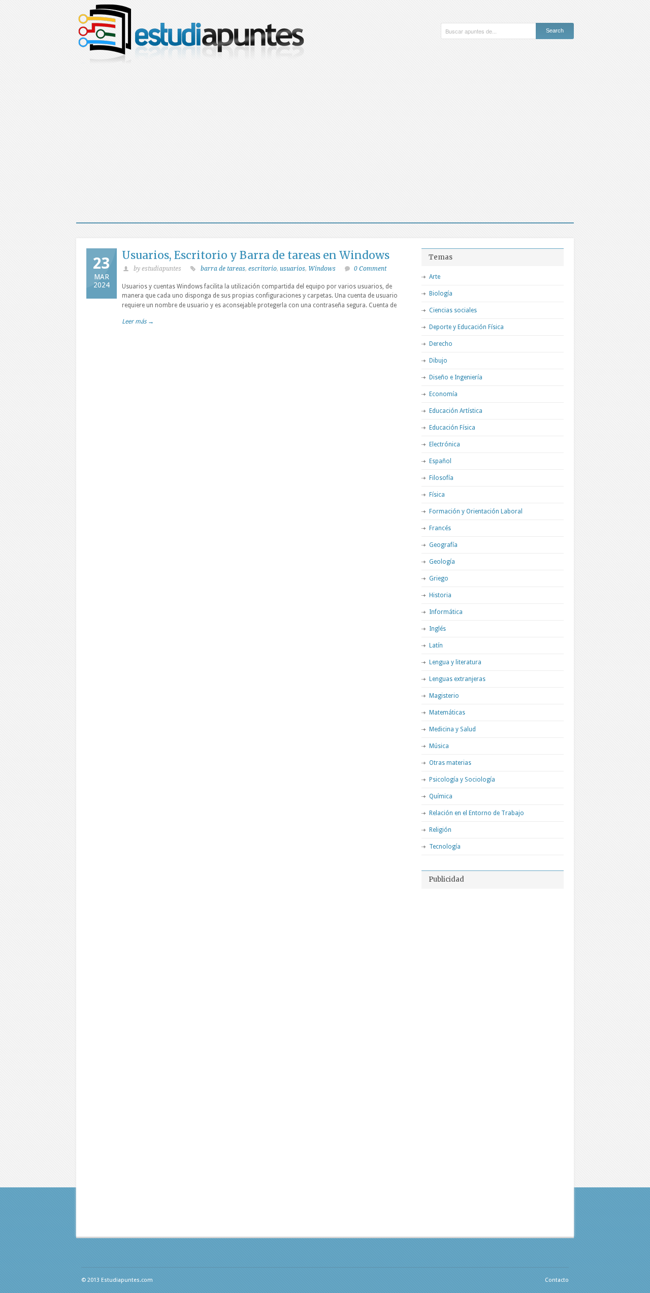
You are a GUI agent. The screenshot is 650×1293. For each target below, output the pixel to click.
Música (439, 746)
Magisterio (444, 695)
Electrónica (444, 444)
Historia (440, 595)
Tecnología (445, 846)
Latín (436, 645)
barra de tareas (223, 268)
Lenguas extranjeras (457, 679)
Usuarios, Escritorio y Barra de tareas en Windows (255, 255)
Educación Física (452, 427)
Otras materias (450, 762)
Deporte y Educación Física (466, 327)
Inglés (437, 628)
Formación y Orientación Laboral (476, 511)
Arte (434, 276)
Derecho (440, 343)
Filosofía (441, 477)
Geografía (443, 544)
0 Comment (370, 268)
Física (437, 494)
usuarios (292, 268)
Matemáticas (447, 712)
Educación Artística (455, 410)
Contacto (557, 1280)
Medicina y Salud (452, 729)
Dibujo (438, 360)
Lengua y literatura (455, 662)
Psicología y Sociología (462, 779)
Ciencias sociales (453, 310)
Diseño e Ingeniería (455, 377)
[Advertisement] (325, 146)
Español (440, 461)
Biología (440, 293)
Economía (443, 394)
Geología (442, 561)
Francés (440, 528)
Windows (322, 268)
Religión (440, 829)
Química (440, 796)
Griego (438, 578)
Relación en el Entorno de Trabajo (476, 813)
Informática (446, 612)
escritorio (262, 268)
